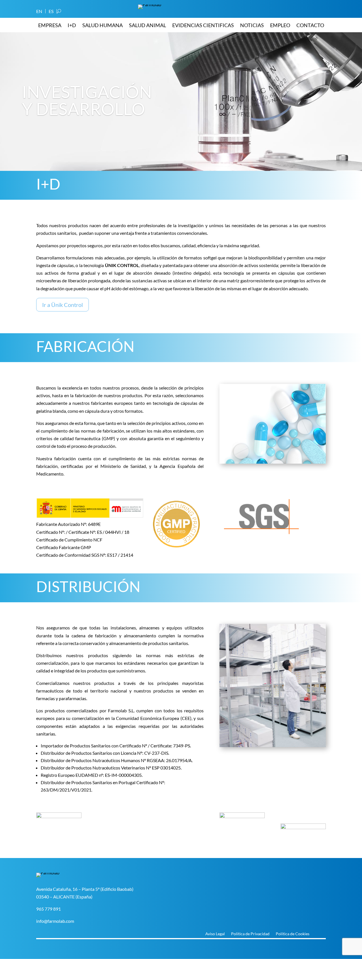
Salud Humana (102, 25)
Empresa (49, 25)
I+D (72, 25)
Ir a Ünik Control (62, 304)
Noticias (252, 25)
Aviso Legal (215, 934)
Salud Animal (147, 25)
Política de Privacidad (250, 934)
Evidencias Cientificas (203, 25)
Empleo (280, 25)
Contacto (310, 25)
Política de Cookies (292, 934)
